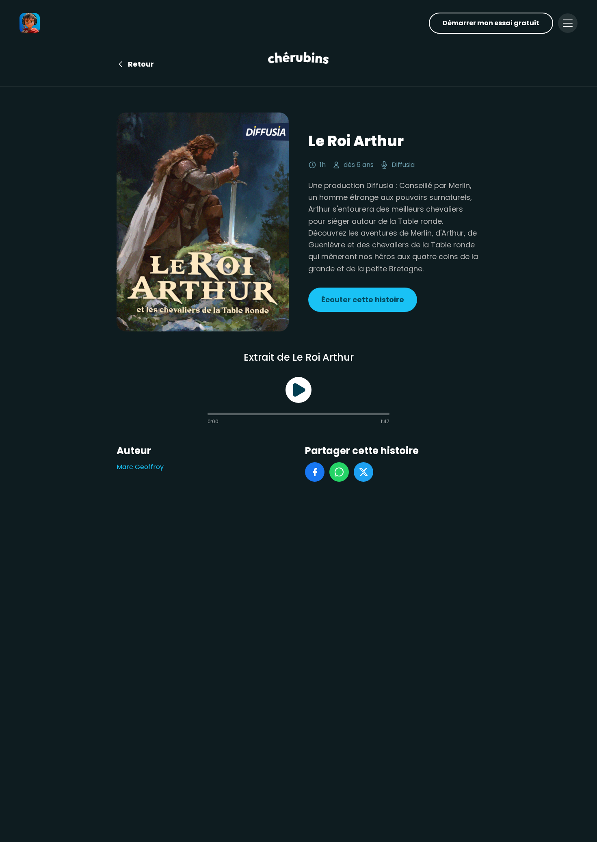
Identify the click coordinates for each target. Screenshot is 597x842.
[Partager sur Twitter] (363, 472)
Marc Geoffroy (140, 467)
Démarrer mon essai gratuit (491, 23)
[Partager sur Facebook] (314, 472)
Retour (141, 64)
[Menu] (568, 23)
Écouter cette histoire (362, 299)
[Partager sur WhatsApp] (339, 472)
